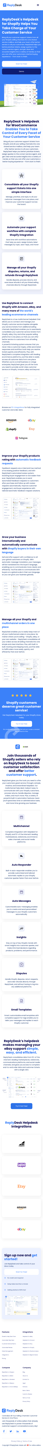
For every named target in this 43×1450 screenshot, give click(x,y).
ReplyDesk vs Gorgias (8, 1372)
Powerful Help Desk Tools (9, 1336)
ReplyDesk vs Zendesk (8, 1379)
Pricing (4, 1358)
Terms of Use (26, 1398)
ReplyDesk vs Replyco (8, 1383)
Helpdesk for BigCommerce (30, 1355)
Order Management (7, 1351)
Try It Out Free (21, 724)
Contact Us (26, 1379)
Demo (21, 71)
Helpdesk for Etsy (27, 1344)
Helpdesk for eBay (28, 1336)
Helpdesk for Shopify (28, 1347)
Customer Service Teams (9, 1344)
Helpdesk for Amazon (29, 1340)
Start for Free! (21, 64)
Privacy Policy (26, 1401)
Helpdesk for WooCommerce (30, 1351)
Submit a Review (27, 1394)
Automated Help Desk (8, 1340)
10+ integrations (17, 407)
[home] (13, 5)
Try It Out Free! (22, 1106)
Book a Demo (26, 1390)
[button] (38, 5)
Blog (24, 1372)
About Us (25, 1376)
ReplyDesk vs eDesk (7, 1376)
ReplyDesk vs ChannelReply (10, 1387)
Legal (24, 1383)
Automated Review (7, 1347)
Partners (25, 1387)
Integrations (5, 1355)
